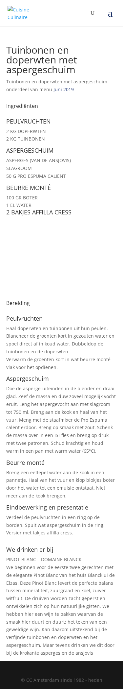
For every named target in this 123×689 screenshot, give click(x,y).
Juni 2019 (63, 89)
